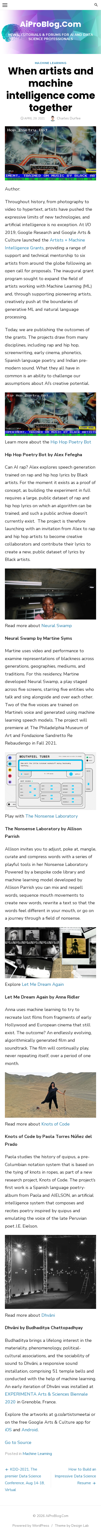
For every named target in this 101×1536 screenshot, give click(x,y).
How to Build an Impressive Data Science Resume (75, 1476)
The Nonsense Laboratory (51, 816)
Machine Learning (50, 63)
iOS (8, 1430)
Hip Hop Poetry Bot (70, 442)
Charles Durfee (69, 118)
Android (30, 1430)
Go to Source (18, 1442)
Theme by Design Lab (72, 1525)
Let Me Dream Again (43, 984)
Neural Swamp (56, 626)
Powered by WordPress (31, 1525)
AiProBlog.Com (50, 24)
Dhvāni (48, 1315)
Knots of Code (55, 1124)
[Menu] (5, 5)
